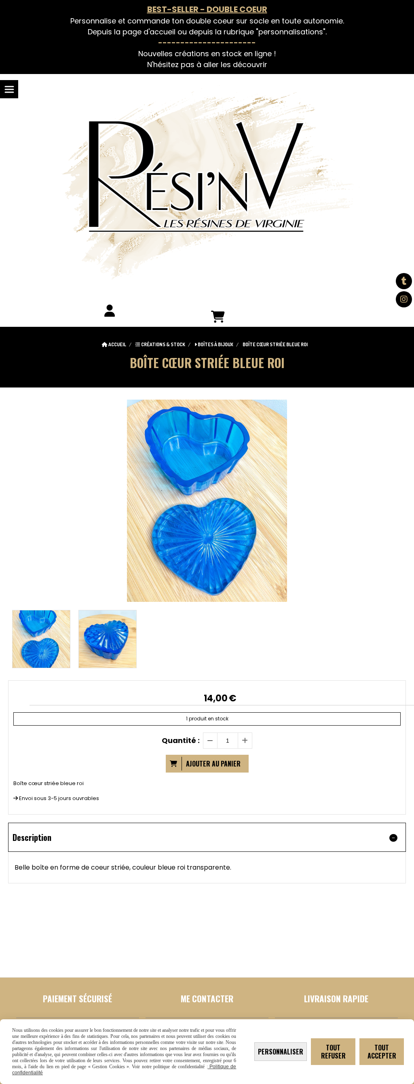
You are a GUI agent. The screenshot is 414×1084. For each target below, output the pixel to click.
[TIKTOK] (404, 281)
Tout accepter (382, 1052)
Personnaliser (280, 1051)
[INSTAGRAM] (404, 299)
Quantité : (181, 740)
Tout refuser (333, 1052)
